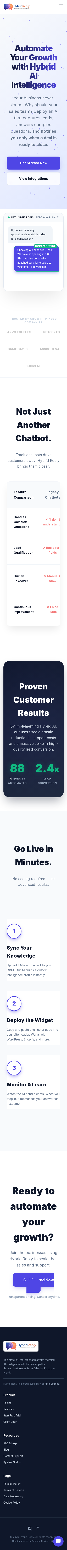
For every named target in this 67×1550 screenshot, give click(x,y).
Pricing (7, 1403)
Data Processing (13, 1496)
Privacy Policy (12, 1483)
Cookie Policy (11, 1502)
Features (8, 1409)
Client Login (10, 1421)
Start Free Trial (12, 1415)
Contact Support (13, 1456)
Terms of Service (13, 1490)
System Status (12, 1462)
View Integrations (33, 178)
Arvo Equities (52, 1383)
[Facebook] (30, 1529)
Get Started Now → (38, 1283)
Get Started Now (33, 163)
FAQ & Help (10, 1443)
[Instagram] (37, 1529)
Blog (6, 1449)
